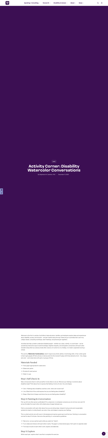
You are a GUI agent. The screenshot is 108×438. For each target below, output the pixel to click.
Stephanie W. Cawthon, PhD (47, 174)
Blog (54, 161)
